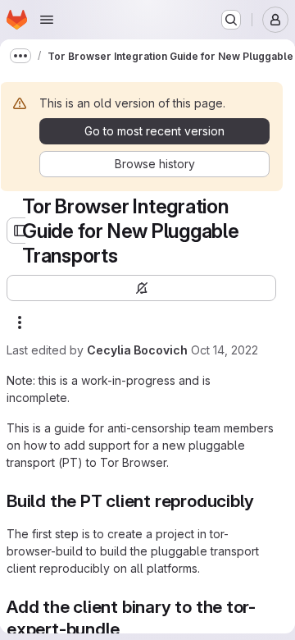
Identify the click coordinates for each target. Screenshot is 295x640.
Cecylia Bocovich (137, 350)
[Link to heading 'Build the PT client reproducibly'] (263, 501)
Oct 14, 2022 (224, 350)
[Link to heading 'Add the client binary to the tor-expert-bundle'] (129, 629)
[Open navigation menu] (47, 20)
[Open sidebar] (20, 230)
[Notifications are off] (141, 288)
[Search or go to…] (231, 20)
